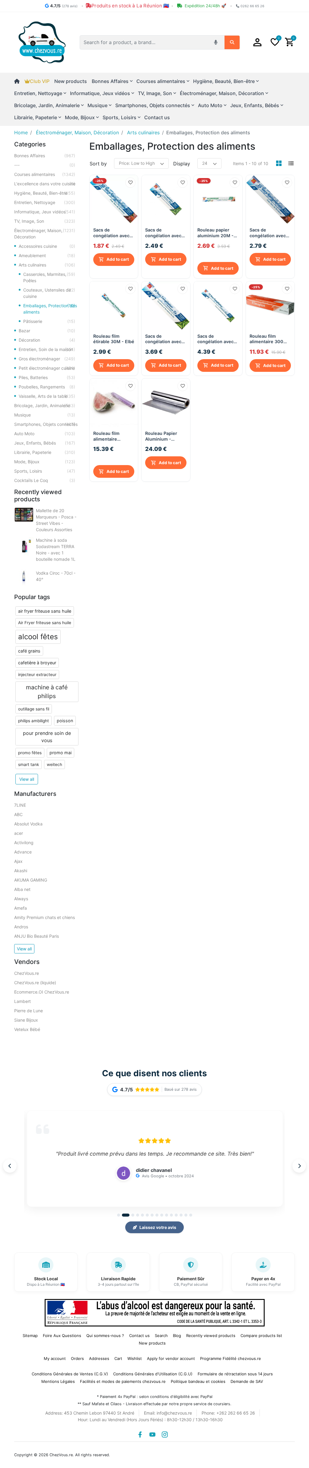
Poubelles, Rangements (47, 386)
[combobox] (145, 42)
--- (44, 165)
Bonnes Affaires (44, 155)
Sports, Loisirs (44, 471)
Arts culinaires (47, 264)
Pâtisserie (49, 321)
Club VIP (39, 81)
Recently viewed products (210, 1335)
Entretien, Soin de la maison (47, 349)
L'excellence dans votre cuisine (44, 183)
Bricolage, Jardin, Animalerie (44, 405)
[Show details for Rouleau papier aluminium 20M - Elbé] (218, 199)
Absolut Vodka (28, 823)
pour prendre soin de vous (47, 736)
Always (21, 898)
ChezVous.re (26, 973)
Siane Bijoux (26, 1020)
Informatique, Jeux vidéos (44, 211)
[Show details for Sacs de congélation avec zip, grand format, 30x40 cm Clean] (218, 304)
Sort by (98, 164)
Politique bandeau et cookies (198, 1381)
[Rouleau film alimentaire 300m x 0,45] (270, 304)
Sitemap (30, 1335)
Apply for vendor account (171, 1358)
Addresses (99, 1358)
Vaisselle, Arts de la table (47, 396)
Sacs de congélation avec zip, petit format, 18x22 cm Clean (163, 232)
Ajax (18, 861)
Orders (77, 1358)
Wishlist (134, 1358)
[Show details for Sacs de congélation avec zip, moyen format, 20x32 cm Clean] (166, 304)
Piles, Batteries (47, 377)
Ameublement (47, 255)
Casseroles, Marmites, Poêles (49, 277)
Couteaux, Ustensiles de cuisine (49, 293)
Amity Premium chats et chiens (44, 917)
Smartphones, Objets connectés (46, 424)
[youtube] (152, 1434)
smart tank (28, 764)
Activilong (23, 842)
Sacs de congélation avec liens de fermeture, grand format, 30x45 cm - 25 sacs (270, 232)
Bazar (47, 330)
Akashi (20, 870)
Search (161, 1335)
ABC (18, 814)
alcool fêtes (38, 636)
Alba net (22, 889)
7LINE (20, 805)
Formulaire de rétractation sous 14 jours (235, 1373)
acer (18, 833)
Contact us (157, 117)
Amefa (20, 908)
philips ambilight (33, 720)
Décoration (47, 340)
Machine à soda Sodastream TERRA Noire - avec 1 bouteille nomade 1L (55, 550)
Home (21, 132)
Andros (21, 926)
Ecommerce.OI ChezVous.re (41, 991)
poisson (65, 720)
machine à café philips (47, 692)
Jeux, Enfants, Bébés (44, 442)
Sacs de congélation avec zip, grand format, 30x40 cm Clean (216, 337)
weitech (54, 764)
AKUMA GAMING (30, 879)
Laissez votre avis (157, 1227)
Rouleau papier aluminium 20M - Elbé (215, 240)
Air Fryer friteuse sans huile (44, 622)
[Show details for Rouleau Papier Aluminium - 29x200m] (166, 402)
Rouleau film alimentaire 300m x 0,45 (268, 337)
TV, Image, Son (44, 221)
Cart (118, 1358)
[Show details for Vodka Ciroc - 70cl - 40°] (23, 576)
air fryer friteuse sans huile (44, 611)
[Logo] (42, 42)
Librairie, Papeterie (44, 452)
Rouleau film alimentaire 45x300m (106, 443)
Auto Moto (44, 433)
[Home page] (19, 81)
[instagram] (164, 1434)
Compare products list (261, 1335)
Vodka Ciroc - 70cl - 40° (55, 576)
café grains (29, 650)
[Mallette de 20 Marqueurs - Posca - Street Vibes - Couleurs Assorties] (23, 514)
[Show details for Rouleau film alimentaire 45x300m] (114, 402)
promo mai (60, 752)
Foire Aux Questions (62, 1335)
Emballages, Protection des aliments (50, 308)
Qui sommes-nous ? (105, 1335)
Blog (177, 1335)
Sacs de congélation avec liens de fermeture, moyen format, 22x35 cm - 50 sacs (113, 232)
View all (26, 779)
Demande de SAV (247, 1381)
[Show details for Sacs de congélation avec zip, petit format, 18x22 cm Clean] (166, 199)
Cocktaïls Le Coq (44, 480)
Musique (44, 414)
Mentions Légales (58, 1381)
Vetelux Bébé (27, 1029)
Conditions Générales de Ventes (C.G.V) (70, 1373)
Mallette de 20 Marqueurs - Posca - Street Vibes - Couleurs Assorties (56, 520)
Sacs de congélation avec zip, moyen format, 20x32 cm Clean (165, 337)
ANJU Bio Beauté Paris (36, 936)
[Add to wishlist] (130, 182)
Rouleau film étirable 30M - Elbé (113, 337)
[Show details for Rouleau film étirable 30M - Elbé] (114, 304)
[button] (257, 42)
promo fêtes (30, 752)
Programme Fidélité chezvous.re (230, 1358)
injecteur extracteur (37, 674)
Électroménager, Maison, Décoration (44, 233)
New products (70, 81)
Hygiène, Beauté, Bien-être (44, 193)
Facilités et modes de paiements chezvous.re (123, 1381)
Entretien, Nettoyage (44, 202)
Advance (23, 851)
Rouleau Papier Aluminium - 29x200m (161, 435)
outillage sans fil (33, 709)
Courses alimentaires (44, 174)
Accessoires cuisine (47, 246)
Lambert (22, 1001)
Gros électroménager (47, 358)
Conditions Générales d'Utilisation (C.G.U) (153, 1373)
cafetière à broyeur (37, 662)
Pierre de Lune (28, 1010)
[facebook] (140, 1434)
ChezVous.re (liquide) (35, 982)
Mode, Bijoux (44, 461)
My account (55, 1358)
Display (181, 164)
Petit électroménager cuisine (47, 368)
